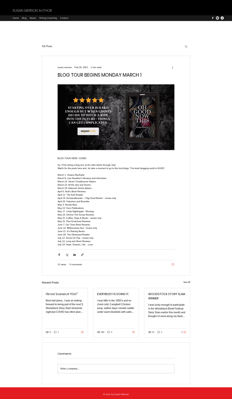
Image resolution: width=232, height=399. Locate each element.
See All (186, 282)
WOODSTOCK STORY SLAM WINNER (166, 296)
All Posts (47, 46)
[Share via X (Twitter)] (66, 254)
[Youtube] (217, 18)
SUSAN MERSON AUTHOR (32, 10)
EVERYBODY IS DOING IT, (113, 294)
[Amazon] (222, 18)
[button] (186, 46)
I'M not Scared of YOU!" (62, 294)
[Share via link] (82, 254)
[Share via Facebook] (59, 254)
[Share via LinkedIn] (74, 254)
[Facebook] (212, 18)
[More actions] (172, 67)
